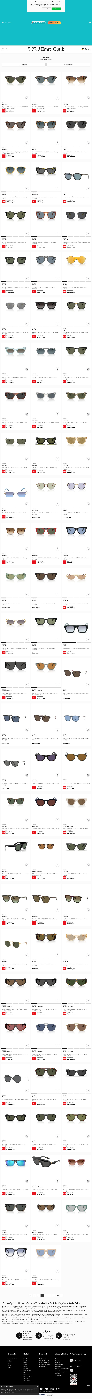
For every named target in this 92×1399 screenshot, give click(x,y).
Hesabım (57, 1358)
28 (58, 1296)
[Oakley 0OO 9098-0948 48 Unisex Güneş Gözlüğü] (76, 266)
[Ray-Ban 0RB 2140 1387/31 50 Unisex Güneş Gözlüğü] (76, 402)
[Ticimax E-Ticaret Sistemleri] (46, 1395)
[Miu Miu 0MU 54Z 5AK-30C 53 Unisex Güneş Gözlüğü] (15, 627)
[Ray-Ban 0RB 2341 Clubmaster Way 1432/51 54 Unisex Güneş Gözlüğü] (76, 86)
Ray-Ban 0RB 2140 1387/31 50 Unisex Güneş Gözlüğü (75, 423)
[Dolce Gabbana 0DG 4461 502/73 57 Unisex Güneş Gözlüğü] (15, 988)
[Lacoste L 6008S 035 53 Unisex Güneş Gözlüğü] (76, 763)
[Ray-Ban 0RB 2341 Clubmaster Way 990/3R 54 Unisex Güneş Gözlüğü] (46, 86)
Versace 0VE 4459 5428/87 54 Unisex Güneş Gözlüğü (44, 197)
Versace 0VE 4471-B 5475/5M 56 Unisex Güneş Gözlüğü (75, 1190)
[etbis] (74, 1379)
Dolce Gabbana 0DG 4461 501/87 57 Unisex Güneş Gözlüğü (44, 1009)
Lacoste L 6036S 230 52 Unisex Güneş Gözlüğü (45, 783)
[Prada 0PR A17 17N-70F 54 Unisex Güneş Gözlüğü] (46, 582)
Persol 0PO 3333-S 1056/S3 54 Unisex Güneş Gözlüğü (45, 152)
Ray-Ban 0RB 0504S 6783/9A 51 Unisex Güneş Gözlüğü (76, 378)
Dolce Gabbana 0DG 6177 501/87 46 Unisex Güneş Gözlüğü (44, 1190)
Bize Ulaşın (42, 1366)
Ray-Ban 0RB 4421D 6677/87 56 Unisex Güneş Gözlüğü (75, 1235)
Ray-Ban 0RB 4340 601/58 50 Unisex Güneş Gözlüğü (44, 468)
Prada (25, 1362)
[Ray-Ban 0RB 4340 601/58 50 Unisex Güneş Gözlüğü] (46, 447)
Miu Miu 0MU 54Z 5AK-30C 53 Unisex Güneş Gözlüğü (14, 648)
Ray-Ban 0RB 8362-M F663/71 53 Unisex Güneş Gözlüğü (45, 558)
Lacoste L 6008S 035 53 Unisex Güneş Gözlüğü (76, 783)
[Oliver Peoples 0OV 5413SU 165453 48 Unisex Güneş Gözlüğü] (46, 853)
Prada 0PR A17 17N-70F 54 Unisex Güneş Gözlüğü (43, 603)
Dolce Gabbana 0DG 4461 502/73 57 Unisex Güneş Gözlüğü (14, 1009)
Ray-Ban (25, 1358)
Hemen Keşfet (53, 22)
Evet (56, 9)
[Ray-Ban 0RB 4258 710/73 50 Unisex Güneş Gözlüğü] (46, 898)
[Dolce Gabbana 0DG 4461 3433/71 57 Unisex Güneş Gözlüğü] (76, 988)
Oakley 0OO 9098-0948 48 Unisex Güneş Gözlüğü (75, 288)
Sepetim (57, 1362)
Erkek (9, 1365)
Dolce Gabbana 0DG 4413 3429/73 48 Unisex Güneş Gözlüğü (75, 829)
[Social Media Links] (90, 23)
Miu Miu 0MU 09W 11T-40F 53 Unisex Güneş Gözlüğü (75, 964)
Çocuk (10, 1367)
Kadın (9, 1363)
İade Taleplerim (59, 1364)
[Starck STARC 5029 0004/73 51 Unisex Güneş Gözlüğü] (46, 718)
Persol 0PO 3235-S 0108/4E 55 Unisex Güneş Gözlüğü (75, 1145)
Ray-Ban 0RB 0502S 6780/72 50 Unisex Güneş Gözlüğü (45, 1280)
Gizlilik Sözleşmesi (44, 1362)
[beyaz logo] (78, 1354)
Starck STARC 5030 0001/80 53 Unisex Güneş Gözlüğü (15, 739)
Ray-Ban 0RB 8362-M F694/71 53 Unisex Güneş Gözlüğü (15, 288)
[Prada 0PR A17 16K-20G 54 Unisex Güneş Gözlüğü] (46, 627)
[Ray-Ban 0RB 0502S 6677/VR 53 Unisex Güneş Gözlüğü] (15, 853)
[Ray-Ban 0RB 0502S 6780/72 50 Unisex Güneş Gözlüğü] (46, 1259)
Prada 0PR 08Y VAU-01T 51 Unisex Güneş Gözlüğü (43, 964)
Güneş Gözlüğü (12, 1359)
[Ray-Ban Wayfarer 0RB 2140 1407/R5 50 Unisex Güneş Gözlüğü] (46, 402)
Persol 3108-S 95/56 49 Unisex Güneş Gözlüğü (76, 197)
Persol (25, 1360)
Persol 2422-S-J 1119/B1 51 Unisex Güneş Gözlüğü (15, 1099)
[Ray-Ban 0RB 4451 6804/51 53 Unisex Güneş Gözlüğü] (15, 537)
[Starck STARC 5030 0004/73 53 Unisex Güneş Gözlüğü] (76, 672)
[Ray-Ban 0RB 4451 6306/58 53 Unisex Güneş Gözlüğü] (76, 312)
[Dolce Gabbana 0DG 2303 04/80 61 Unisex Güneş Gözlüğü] (46, 1033)
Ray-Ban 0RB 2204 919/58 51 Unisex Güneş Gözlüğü (14, 242)
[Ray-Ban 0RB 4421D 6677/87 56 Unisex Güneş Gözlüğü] (76, 1214)
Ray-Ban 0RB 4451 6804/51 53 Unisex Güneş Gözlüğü (14, 558)
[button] (3, 236)
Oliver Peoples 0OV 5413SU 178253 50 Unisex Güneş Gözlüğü (45, 694)
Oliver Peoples (27, 1370)
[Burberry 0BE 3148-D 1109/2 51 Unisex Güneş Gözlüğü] (46, 492)
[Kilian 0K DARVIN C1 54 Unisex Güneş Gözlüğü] (76, 627)
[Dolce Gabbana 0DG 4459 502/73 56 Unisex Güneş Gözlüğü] (46, 1214)
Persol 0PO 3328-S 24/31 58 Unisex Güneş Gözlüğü (44, 1100)
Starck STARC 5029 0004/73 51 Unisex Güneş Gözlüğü (45, 739)
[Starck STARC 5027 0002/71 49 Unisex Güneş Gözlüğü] (15, 763)
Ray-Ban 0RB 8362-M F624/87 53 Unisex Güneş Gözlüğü (76, 242)
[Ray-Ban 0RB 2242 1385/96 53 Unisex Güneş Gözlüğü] (15, 357)
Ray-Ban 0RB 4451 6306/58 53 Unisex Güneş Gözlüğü (75, 333)
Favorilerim (58, 1366)
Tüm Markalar (27, 1380)
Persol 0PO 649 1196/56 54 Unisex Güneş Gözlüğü (43, 288)
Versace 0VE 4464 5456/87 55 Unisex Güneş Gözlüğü (14, 1235)
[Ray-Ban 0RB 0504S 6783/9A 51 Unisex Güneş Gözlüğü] (76, 357)
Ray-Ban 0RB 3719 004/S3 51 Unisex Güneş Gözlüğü (44, 378)
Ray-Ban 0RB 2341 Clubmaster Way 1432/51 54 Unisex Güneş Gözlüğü (76, 107)
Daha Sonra (46, 9)
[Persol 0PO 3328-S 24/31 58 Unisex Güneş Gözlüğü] (46, 1079)
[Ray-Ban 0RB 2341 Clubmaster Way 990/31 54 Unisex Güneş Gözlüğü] (15, 86)
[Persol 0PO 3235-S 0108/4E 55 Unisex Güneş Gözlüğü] (76, 1124)
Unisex (10, 1361)
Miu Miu (25, 1368)
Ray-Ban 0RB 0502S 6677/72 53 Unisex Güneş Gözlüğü (75, 558)
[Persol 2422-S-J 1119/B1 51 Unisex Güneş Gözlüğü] (15, 1079)
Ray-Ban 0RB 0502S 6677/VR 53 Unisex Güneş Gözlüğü (15, 874)
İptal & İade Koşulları (44, 1360)
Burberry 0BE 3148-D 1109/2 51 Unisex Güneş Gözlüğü (44, 513)
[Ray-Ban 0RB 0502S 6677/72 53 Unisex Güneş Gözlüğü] (76, 537)
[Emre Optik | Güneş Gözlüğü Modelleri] (46, 49)
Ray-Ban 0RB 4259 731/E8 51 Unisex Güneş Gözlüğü (14, 919)
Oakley (25, 1364)
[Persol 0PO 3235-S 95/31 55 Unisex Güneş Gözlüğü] (46, 1124)
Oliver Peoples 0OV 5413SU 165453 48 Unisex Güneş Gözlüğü (45, 874)
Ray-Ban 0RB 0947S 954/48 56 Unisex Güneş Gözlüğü (14, 423)
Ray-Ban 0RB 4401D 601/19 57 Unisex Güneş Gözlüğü (14, 1280)
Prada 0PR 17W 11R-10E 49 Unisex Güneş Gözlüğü (13, 603)
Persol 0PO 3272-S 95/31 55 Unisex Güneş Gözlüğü (13, 1145)
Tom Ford (25, 1378)
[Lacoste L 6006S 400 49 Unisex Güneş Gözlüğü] (46, 808)
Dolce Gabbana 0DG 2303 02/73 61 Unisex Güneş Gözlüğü (75, 1054)
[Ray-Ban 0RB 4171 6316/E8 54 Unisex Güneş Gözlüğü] (76, 898)
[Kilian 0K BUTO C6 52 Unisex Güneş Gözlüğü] (15, 492)
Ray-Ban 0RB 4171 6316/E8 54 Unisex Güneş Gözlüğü (75, 919)
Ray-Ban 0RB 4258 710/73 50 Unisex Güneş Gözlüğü (44, 919)
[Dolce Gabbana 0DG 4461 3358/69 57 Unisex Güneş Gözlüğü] (15, 1033)
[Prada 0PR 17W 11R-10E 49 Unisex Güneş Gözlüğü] (15, 582)
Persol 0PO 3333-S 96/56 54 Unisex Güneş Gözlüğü (44, 242)
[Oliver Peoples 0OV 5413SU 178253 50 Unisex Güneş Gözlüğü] (46, 672)
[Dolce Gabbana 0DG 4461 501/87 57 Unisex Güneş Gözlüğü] (46, 988)
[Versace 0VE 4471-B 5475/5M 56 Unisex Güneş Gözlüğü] (76, 1169)
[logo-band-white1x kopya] (46, 1389)
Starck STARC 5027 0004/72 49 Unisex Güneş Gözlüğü (75, 739)
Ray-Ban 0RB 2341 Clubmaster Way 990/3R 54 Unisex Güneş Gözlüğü (45, 107)
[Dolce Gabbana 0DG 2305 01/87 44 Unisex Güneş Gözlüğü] (15, 672)
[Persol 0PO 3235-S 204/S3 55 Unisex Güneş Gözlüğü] (15, 176)
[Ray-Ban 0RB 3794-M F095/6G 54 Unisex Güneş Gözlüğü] (15, 312)
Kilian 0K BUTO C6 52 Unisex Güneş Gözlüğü (14, 512)
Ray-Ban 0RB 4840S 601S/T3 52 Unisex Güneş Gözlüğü (45, 333)
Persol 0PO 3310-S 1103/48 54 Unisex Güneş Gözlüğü (75, 152)
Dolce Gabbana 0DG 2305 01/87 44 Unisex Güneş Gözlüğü (14, 694)
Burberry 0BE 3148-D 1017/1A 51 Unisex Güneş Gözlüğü (75, 513)
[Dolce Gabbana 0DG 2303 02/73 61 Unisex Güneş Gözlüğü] (76, 1033)
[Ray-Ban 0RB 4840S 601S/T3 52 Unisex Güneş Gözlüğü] (46, 312)
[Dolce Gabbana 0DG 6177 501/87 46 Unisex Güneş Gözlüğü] (46, 1169)
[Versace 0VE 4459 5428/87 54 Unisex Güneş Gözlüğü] (46, 176)
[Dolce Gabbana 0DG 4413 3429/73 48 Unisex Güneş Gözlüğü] (76, 808)
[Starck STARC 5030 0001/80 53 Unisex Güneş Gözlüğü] (15, 718)
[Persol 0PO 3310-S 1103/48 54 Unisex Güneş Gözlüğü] (76, 131)
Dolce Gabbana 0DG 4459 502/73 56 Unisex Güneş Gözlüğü (44, 1235)
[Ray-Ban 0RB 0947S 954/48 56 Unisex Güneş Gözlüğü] (15, 402)
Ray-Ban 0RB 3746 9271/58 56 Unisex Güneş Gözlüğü (14, 468)
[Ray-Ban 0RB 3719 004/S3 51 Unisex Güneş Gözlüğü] (46, 357)
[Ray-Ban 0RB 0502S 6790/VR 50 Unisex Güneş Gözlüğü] (15, 808)
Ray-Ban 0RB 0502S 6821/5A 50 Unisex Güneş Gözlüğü (76, 468)
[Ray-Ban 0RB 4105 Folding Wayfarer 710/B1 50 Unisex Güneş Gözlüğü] (15, 131)
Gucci (24, 1372)
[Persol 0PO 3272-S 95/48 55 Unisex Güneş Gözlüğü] (76, 1079)
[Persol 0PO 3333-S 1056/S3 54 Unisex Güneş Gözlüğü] (46, 131)
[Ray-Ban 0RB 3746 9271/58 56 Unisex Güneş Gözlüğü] (15, 447)
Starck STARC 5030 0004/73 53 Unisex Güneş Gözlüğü (76, 694)
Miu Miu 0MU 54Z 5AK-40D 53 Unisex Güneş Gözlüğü (75, 603)
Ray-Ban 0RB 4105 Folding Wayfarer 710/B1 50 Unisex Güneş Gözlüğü (15, 152)
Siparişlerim (58, 1360)
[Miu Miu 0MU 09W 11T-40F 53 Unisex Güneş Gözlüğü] (76, 943)
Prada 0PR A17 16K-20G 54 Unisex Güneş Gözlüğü (43, 648)
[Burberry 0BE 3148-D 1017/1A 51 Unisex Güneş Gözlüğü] (76, 492)
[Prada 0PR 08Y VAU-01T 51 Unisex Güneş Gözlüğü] (46, 943)
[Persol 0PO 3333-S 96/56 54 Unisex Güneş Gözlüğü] (46, 221)
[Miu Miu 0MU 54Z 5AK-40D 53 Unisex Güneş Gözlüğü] (76, 582)
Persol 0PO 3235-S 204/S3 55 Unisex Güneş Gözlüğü (14, 197)
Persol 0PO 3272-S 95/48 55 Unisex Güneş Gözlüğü (74, 1100)
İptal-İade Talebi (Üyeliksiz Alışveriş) (62, 1369)
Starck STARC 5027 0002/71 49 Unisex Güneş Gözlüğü (14, 784)
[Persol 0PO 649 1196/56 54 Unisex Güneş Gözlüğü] (46, 266)
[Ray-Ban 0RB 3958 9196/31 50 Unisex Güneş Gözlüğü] (15, 943)
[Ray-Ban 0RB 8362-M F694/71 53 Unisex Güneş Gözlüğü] (15, 266)
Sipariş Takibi (7, 22)
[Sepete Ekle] (27, 98)
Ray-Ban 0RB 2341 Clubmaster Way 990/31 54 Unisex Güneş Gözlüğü (15, 107)
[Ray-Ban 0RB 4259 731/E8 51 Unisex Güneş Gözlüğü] (15, 898)
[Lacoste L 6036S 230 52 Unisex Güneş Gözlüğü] (46, 763)
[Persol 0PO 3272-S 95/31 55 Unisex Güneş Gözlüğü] (15, 1124)
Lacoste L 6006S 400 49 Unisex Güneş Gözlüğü (45, 828)
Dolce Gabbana (27, 1376)
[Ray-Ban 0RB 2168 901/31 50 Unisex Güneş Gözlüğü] (76, 853)
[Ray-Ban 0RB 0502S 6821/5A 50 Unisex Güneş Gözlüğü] (76, 447)
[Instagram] (71, 1370)
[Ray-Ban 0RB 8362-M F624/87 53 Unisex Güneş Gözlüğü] (76, 221)
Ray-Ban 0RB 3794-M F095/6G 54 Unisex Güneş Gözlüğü (15, 333)
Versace (25, 1366)
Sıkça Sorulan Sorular (44, 1364)
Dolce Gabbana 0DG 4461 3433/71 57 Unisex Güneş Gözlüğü (75, 1009)
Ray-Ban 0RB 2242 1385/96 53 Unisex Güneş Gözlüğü (14, 378)
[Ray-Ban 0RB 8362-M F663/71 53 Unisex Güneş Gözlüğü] (46, 537)
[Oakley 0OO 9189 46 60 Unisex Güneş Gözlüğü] (15, 1169)
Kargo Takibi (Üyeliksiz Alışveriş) (61, 1372)
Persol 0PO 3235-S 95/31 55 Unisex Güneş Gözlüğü (44, 1145)
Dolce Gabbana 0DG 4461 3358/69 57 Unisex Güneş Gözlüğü (14, 1054)
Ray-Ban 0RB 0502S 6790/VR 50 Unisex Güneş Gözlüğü (15, 829)
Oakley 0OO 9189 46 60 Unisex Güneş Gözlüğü (15, 1189)
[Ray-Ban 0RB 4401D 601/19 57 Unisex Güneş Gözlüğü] (15, 1259)
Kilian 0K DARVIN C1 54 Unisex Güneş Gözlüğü (76, 648)
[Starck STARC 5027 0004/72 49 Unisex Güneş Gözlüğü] (76, 718)
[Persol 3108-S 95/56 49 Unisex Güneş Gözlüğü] (76, 176)
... (53, 1296)
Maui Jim (25, 1374)
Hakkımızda (42, 1358)
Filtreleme (69, 64)
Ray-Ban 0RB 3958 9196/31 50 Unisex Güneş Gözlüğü (14, 964)
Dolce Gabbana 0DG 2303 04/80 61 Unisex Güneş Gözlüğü (44, 1054)
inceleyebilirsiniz (11, 1392)
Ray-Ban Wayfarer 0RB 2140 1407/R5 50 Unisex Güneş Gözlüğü (45, 423)
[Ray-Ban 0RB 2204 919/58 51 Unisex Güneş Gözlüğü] (15, 221)
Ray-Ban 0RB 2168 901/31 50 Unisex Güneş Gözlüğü (75, 874)
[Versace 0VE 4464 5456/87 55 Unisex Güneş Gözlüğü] (15, 1214)
